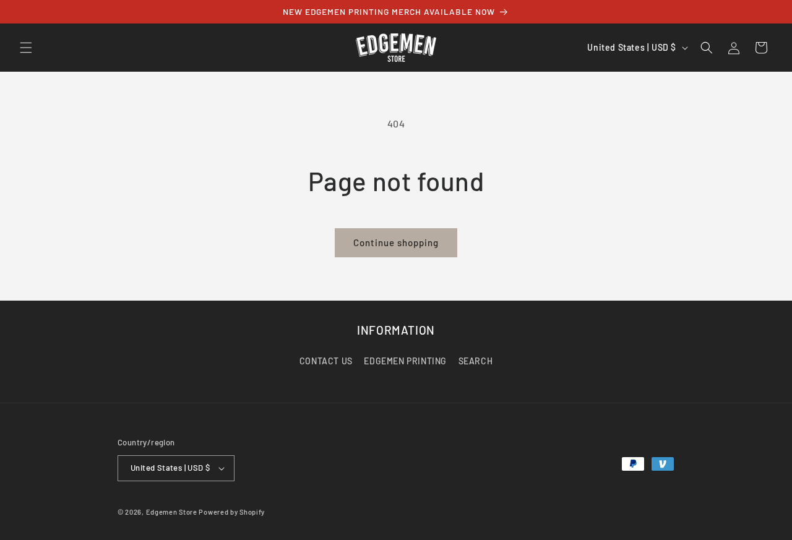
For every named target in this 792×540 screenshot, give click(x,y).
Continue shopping (396, 242)
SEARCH (475, 361)
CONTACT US (326, 361)
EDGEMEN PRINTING (405, 361)
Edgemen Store (171, 512)
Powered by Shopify (232, 512)
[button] (26, 47)
